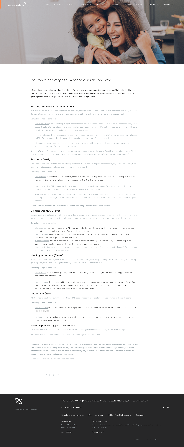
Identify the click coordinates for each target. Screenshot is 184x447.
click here (40, 358)
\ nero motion (165, 440)
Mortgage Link (168, 4)
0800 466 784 (153, 4)
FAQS (105, 4)
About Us (57, 4)
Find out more (98, 432)
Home (48, 4)
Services (70, 4)
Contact (115, 4)
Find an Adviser (85, 4)
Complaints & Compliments (72, 414)
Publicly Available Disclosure (133, 4)
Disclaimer (139, 414)
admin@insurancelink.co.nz (72, 407)
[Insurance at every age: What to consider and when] (46, 375)
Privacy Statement (95, 414)
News (97, 4)
